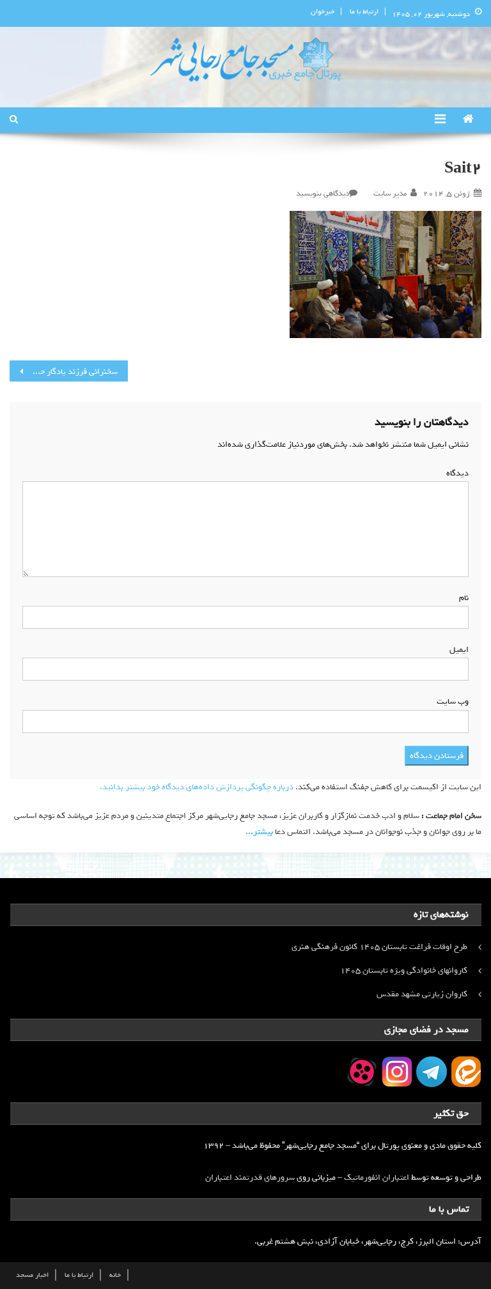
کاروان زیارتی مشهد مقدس (422, 994)
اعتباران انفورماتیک (376, 1177)
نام (461, 598)
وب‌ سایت (453, 701)
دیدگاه (455, 473)
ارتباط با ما (364, 11)
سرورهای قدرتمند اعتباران (250, 1177)
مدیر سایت (390, 193)
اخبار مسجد (32, 1275)
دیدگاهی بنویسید (322, 193)
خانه (115, 1275)
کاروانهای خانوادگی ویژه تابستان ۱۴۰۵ (403, 970)
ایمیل (456, 649)
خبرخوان (322, 11)
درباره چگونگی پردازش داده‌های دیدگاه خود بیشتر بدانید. (196, 787)
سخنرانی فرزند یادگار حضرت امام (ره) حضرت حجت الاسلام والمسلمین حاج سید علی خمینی (63, 371)
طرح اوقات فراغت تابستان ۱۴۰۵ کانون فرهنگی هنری (379, 946)
